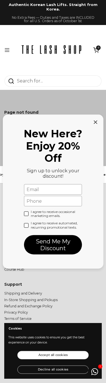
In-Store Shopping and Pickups (31, 300)
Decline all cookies (53, 369)
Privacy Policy (16, 312)
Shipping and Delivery (23, 293)
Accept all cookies (53, 355)
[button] (96, 50)
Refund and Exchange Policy (28, 306)
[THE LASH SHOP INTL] (52, 50)
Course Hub (14, 269)
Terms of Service (18, 318)
